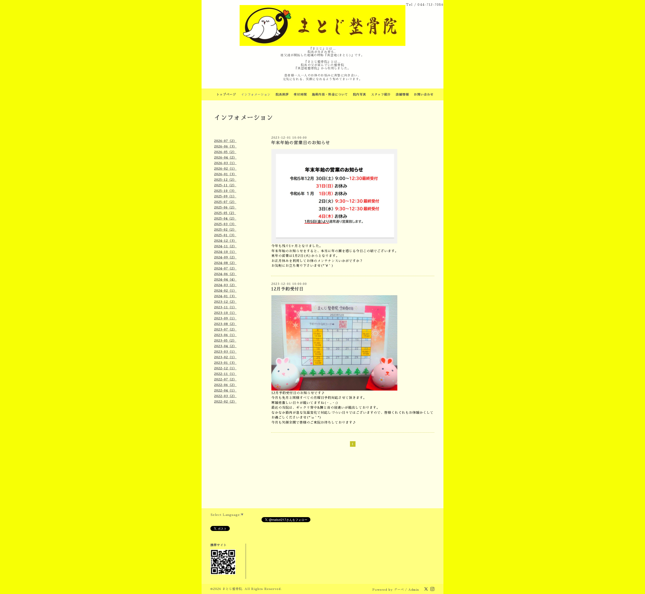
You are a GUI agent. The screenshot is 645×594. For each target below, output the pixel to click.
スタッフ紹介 (381, 94)
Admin (413, 589)
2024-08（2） (225, 262)
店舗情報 (402, 94)
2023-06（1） (225, 335)
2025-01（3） (225, 235)
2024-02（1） (225, 290)
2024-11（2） (225, 246)
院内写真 (359, 94)
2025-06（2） (225, 207)
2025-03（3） (225, 224)
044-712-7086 (430, 4)
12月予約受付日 (287, 289)
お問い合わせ (424, 94)
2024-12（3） (225, 240)
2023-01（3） (225, 362)
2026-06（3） (225, 146)
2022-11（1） (225, 373)
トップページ (226, 94)
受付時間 (300, 94)
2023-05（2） (225, 340)
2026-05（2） (225, 152)
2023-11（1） (225, 307)
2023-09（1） (225, 318)
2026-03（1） (225, 163)
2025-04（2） (225, 218)
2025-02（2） (225, 229)
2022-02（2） (225, 401)
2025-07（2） (225, 201)
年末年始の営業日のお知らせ (300, 143)
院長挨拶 (282, 94)
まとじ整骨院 (232, 588)
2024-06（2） (225, 274)
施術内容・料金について (330, 94)
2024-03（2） (225, 285)
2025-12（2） (225, 179)
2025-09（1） (225, 196)
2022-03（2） (225, 396)
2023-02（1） (225, 357)
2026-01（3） (225, 174)
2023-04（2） (225, 346)
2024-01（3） (225, 296)
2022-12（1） (225, 368)
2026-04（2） (225, 157)
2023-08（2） (225, 323)
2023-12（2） (225, 301)
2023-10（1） (225, 312)
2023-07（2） (225, 329)
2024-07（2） (225, 268)
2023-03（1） (225, 351)
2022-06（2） (225, 385)
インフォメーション (256, 94)
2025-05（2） (225, 213)
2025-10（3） (225, 190)
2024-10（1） (225, 251)
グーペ (399, 589)
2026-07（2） (225, 140)
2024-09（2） (225, 257)
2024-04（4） (225, 279)
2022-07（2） (225, 379)
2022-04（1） (225, 390)
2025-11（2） (225, 185)
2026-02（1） (225, 168)
